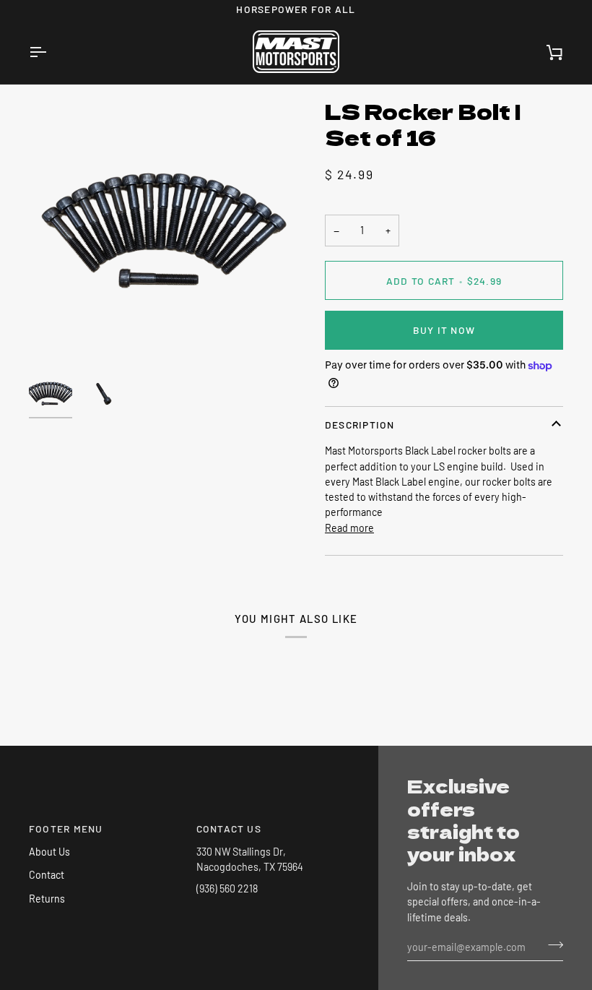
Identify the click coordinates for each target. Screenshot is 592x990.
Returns (47, 898)
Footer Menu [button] (66, 828)
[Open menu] (50, 52)
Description (360, 424)
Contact (46, 875)
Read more (349, 528)
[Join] (551, 945)
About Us (49, 851)
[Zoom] (162, 231)
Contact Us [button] (228, 828)
